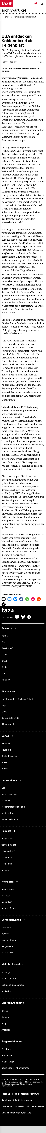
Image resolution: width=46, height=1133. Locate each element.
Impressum (20, 1106)
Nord (4, 673)
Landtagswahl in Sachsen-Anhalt (17, 699)
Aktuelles (6, 743)
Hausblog (6, 750)
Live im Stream (9, 940)
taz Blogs (6, 972)
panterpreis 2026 (10, 819)
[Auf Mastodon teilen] (9, 599)
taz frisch (6, 895)
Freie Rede (7, 864)
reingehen (6, 870)
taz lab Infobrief (9, 908)
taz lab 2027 (7, 952)
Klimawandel (8, 724)
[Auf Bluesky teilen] (15, 599)
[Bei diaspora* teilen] (33, 599)
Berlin (4, 667)
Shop (4, 1023)
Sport (4, 661)
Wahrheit (6, 680)
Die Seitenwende (10, 756)
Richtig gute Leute (10, 718)
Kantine (5, 1017)
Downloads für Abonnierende (15, 1068)
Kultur (4, 654)
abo (3, 788)
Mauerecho (7, 857)
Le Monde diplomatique (13, 985)
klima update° (8, 851)
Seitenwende (37, 1106)
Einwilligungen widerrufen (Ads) (16, 1113)
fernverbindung (9, 845)
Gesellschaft (7, 648)
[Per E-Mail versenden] (4, 599)
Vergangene (7, 946)
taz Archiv (6, 991)
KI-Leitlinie (18, 1100)
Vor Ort (5, 934)
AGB (28, 1106)
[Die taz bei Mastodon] (17, 618)
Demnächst (7, 927)
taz (8, 610)
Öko (3, 642)
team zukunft (8, 889)
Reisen (5, 1011)
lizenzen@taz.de (8, 1086)
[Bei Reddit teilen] (39, 599)
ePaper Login (8, 1062)
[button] (43, 3)
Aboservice (7, 1055)
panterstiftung (8, 813)
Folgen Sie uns (7, 617)
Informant (28, 1100)
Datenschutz (8, 1106)
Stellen (5, 762)
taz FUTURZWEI (9, 978)
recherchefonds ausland (13, 807)
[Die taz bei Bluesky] (23, 618)
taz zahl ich (7, 800)
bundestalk (7, 838)
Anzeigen (6, 1030)
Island (4, 711)
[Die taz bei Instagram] (29, 618)
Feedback (6, 1049)
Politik (5, 636)
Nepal (4, 705)
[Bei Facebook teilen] (21, 599)
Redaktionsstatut (20, 1094)
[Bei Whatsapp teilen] (27, 599)
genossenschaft (9, 794)
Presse (5, 768)
